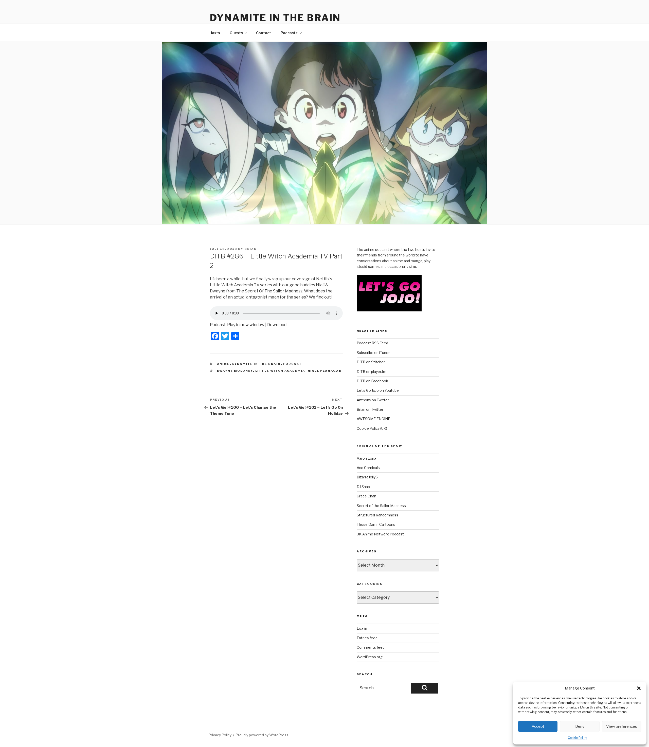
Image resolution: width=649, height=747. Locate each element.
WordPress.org (370, 657)
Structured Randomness (377, 515)
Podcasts (289, 33)
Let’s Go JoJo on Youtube (378, 390)
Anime (223, 364)
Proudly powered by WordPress (262, 735)
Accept (538, 726)
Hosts (214, 33)
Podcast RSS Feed (372, 343)
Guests (236, 33)
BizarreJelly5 (367, 477)
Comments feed (371, 647)
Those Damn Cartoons (376, 524)
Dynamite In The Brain (256, 364)
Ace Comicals (368, 467)
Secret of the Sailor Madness (381, 505)
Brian (250, 249)
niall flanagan (325, 370)
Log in (362, 628)
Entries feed (367, 638)
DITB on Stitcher (371, 362)
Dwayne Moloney (235, 370)
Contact (263, 33)
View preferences (621, 726)
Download (276, 324)
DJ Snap (363, 486)
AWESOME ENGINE (373, 419)
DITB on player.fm (371, 371)
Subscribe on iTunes (373, 352)
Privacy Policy (219, 735)
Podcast (292, 364)
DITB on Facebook (372, 381)
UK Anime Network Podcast (380, 534)
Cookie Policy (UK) (372, 428)
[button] (638, 688)
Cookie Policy (577, 738)
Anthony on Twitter (373, 400)
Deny (579, 726)
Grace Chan (366, 496)
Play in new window (245, 324)
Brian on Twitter (370, 409)
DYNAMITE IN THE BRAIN (275, 17)
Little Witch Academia (280, 370)
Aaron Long (366, 458)
